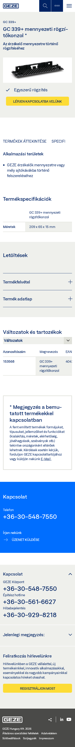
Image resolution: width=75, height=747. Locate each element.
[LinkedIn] (62, 719)
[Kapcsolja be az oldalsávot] (57, 6)
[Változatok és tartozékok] (37, 341)
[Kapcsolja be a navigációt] (69, 6)
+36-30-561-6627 (29, 601)
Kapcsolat (13, 574)
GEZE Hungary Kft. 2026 (16, 728)
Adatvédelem (49, 733)
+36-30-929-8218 (29, 614)
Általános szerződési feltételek (20, 733)
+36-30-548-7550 (30, 516)
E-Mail (46, 459)
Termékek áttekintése (25, 141)
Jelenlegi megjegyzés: (24, 634)
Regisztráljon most (37, 688)
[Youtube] (69, 719)
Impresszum (46, 738)
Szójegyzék (29, 738)
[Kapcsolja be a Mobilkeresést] (45, 6)
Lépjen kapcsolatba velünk (37, 101)
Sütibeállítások (11, 738)
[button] (50, 720)
